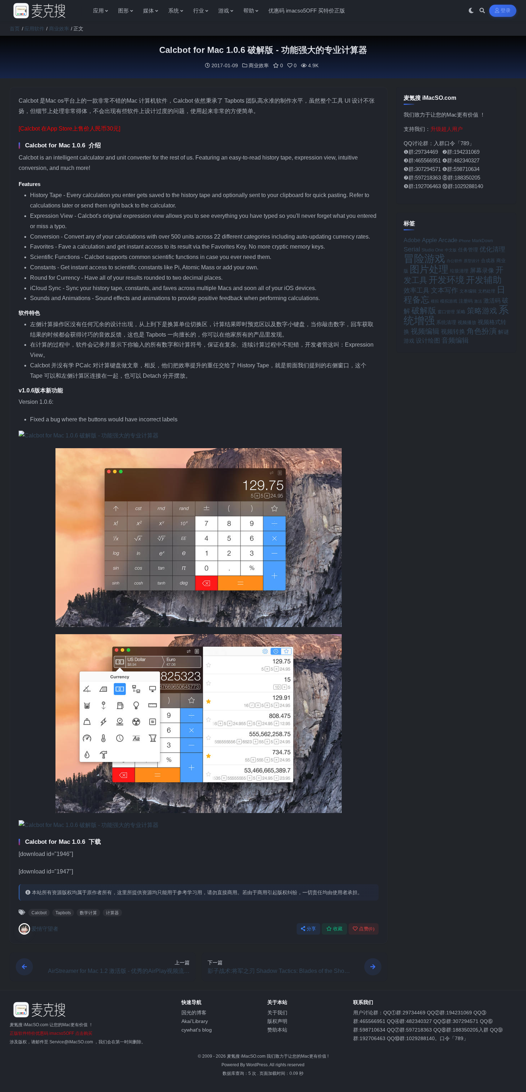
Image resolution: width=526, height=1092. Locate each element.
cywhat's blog (196, 1030)
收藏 (338, 928)
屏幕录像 (482, 270)
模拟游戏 (448, 301)
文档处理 (486, 291)
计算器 (112, 912)
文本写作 (444, 290)
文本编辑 (468, 291)
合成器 (488, 260)
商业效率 (59, 28)
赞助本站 (277, 1030)
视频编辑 (425, 331)
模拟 (435, 301)
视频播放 (467, 322)
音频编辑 (455, 340)
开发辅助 (484, 280)
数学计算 (88, 912)
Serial (412, 249)
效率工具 (416, 290)
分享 (311, 928)
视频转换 (453, 331)
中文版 (451, 250)
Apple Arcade (439, 240)
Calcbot (39, 912)
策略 (461, 311)
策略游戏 (482, 311)
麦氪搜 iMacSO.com (247, 1056)
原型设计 (471, 261)
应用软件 (34, 28)
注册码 (466, 301)
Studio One (432, 250)
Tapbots (63, 912)
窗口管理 (446, 311)
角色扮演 (482, 331)
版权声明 (277, 1021)
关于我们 (277, 1012)
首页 (15, 28)
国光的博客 (193, 1012)
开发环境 (446, 280)
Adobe (412, 240)
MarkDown (482, 240)
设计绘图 (428, 340)
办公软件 (454, 261)
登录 (506, 10)
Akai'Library (194, 1021)
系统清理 (446, 322)
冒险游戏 (424, 258)
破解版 (423, 310)
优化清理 (492, 249)
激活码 (492, 300)
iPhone (465, 241)
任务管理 (468, 250)
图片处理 (429, 269)
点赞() (366, 928)
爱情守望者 (44, 929)
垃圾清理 (459, 271)
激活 (478, 301)
